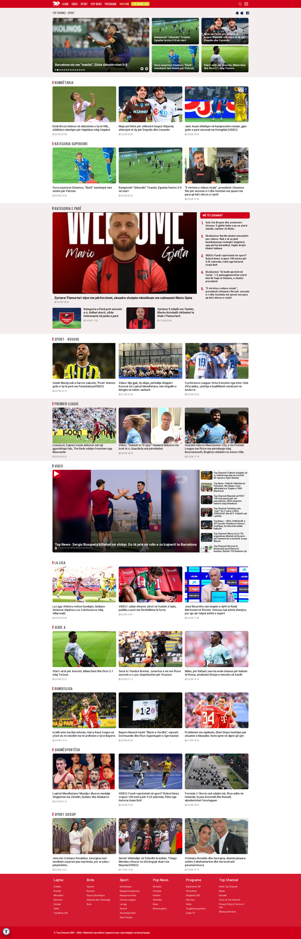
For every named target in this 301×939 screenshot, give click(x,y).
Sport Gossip (65, 814)
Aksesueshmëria (227, 911)
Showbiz (157, 886)
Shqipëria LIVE (193, 895)
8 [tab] (71, 70)
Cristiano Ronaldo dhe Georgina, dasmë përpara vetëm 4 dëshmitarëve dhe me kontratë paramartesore (215, 864)
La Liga (60, 562)
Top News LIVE (140, 4)
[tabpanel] (101, 45)
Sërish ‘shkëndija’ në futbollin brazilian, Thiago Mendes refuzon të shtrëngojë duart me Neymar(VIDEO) (148, 864)
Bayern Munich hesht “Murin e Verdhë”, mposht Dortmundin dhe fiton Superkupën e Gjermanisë (149, 736)
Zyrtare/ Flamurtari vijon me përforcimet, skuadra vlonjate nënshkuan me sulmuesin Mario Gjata (123, 299)
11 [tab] (77, 70)
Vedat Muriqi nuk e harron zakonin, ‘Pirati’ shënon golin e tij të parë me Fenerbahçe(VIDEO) (84, 386)
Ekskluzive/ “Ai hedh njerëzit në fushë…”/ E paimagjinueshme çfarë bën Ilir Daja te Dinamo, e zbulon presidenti (226, 276)
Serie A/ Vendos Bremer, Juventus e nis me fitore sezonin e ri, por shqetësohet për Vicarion (150, 675)
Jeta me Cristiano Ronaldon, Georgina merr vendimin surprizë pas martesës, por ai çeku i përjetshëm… (81, 864)
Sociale (57, 904)
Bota (90, 880)
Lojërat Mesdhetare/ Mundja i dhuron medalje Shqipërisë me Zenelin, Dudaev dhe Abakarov (81, 797)
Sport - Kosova (67, 339)
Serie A (60, 627)
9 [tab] (73, 70)
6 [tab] (66, 70)
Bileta (222, 891)
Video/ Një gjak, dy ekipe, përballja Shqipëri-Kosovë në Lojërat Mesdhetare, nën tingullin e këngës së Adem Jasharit (148, 388)
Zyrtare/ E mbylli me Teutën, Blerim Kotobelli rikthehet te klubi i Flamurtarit (175, 314)
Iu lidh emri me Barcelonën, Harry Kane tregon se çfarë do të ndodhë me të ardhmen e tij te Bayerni (84, 736)
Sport (84, 4)
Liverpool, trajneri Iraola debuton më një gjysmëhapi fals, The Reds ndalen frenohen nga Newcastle (82, 450)
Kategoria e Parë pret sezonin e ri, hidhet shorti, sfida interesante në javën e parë (103, 314)
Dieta (155, 904)
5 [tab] (64, 70)
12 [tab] (79, 70)
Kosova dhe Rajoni (96, 895)
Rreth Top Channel (228, 886)
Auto (89, 904)
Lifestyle (157, 891)
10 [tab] (75, 70)
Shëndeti (157, 900)
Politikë (57, 886)
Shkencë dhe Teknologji (98, 900)
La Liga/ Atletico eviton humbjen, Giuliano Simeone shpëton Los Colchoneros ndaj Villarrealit (79, 612)
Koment (91, 891)
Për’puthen (191, 891)
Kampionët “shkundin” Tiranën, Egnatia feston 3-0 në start (150, 191)
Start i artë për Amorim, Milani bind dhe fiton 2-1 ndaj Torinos (83, 675)
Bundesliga (64, 688)
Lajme (65, 4)
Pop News (96, 4)
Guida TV (190, 913)
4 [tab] (62, 70)
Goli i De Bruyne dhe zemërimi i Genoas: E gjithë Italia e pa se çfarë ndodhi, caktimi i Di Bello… (226, 225)
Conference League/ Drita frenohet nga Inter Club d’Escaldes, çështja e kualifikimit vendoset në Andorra (216, 388)
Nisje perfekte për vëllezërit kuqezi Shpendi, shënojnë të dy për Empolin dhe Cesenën (146, 130)
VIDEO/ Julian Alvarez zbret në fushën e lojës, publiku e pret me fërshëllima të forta (147, 610)
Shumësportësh (67, 749)
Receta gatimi (160, 908)
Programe (110, 4)
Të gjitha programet (196, 908)
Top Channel (228, 880)
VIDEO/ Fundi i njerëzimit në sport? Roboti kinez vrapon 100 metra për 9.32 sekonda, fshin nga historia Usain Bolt (226, 260)
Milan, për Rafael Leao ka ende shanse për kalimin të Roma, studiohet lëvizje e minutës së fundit (216, 675)
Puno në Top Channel (229, 900)
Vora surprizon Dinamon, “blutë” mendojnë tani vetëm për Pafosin (82, 191)
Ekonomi (58, 900)
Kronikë (57, 891)
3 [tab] (60, 70)
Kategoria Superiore (71, 143)
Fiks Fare (190, 900)
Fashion (157, 895)
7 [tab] (68, 70)
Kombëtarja (64, 82)
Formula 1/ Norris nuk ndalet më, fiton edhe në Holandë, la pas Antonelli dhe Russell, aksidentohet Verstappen (214, 799)
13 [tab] (82, 70)
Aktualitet (58, 895)
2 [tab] (57, 70)
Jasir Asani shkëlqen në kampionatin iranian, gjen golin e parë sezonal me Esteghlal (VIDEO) (216, 130)
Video (74, 4)
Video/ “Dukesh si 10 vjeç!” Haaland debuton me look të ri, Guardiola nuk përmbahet (149, 448)
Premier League (67, 403)
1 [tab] (55, 70)
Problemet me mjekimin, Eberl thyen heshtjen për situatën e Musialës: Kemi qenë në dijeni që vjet (215, 736)
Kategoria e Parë (68, 208)
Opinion (90, 886)
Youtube (124, 4)
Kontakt (223, 895)
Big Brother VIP (193, 886)
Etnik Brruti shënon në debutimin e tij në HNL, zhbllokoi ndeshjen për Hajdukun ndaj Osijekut (81, 130)
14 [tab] (84, 70)
